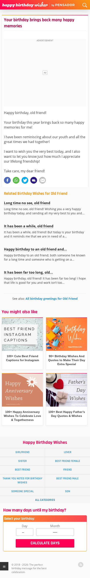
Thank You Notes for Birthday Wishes (22, 480)
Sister (22, 461)
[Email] (42, 180)
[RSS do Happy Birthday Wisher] (80, 564)
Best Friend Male (67, 478)
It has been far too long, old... (28, 272)
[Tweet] (25, 180)
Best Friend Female (67, 461)
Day (24, 526)
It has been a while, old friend (28, 226)
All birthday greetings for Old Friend (52, 299)
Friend (67, 470)
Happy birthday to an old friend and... (35, 249)
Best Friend (22, 470)
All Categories (45, 500)
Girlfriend (22, 452)
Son (67, 491)
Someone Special (22, 491)
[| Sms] (33, 180)
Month (55, 526)
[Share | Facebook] (7, 180)
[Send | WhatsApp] (16, 180)
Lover (67, 452)
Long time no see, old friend (27, 203)
